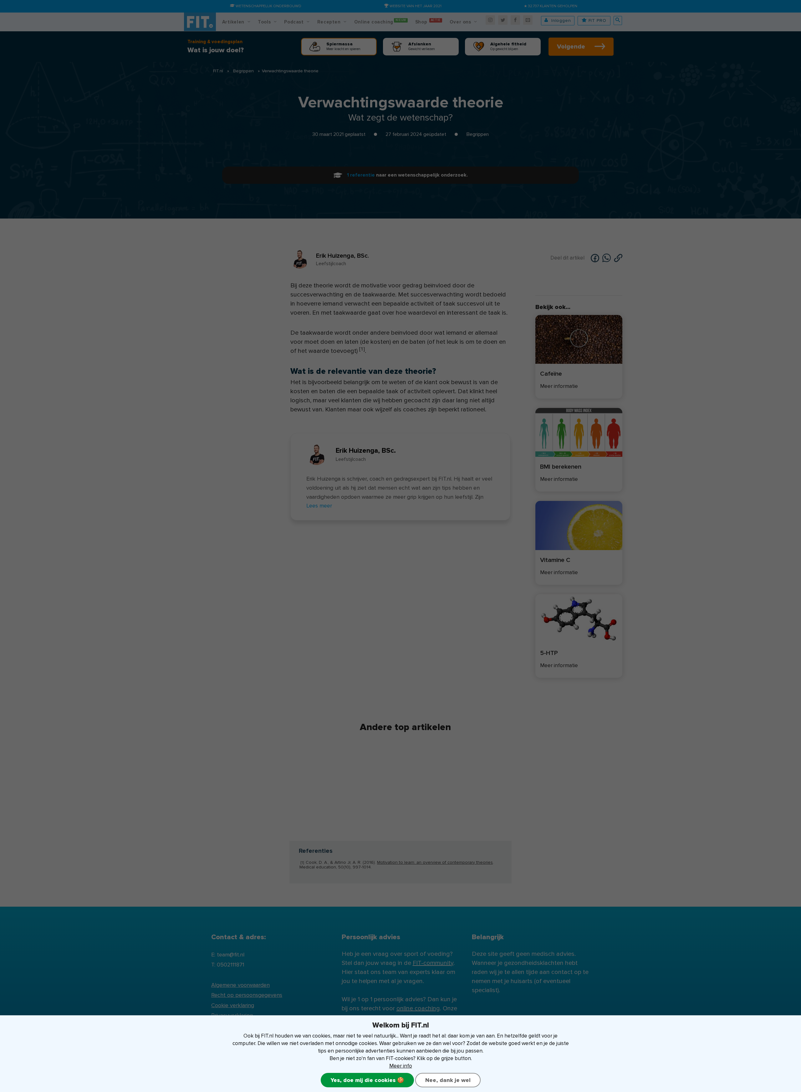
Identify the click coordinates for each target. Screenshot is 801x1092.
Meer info (400, 1066)
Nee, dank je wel (448, 1080)
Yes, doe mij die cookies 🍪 (367, 1080)
